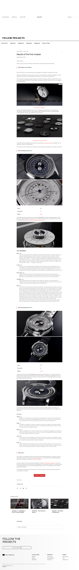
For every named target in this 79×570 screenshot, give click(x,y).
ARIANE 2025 (37, 43)
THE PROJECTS (50, 558)
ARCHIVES (34, 559)
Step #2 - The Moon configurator (57, 511)
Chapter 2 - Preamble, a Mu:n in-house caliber (18, 511)
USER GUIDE (65, 556)
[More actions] (61, 51)
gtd (63, 558)
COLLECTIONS (5, 17)
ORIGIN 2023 (29, 43)
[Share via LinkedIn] (23, 488)
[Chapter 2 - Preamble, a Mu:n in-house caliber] (19, 504)
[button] (70, 17)
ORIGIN (33, 556)
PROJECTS (14, 17)
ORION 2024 (12, 43)
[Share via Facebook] (17, 488)
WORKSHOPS (21, 43)
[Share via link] (26, 488)
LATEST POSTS (4, 43)
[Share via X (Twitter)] (20, 488)
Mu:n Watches (9, 555)
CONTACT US (65, 559)
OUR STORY (23, 17)
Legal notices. (4, 566)
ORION (33, 558)
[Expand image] (39, 166)
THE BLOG (49, 559)
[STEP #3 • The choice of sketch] (40, 504)
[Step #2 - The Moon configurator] (60, 504)
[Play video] (39, 235)
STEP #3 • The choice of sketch (38, 511)
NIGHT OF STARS (46, 43)
